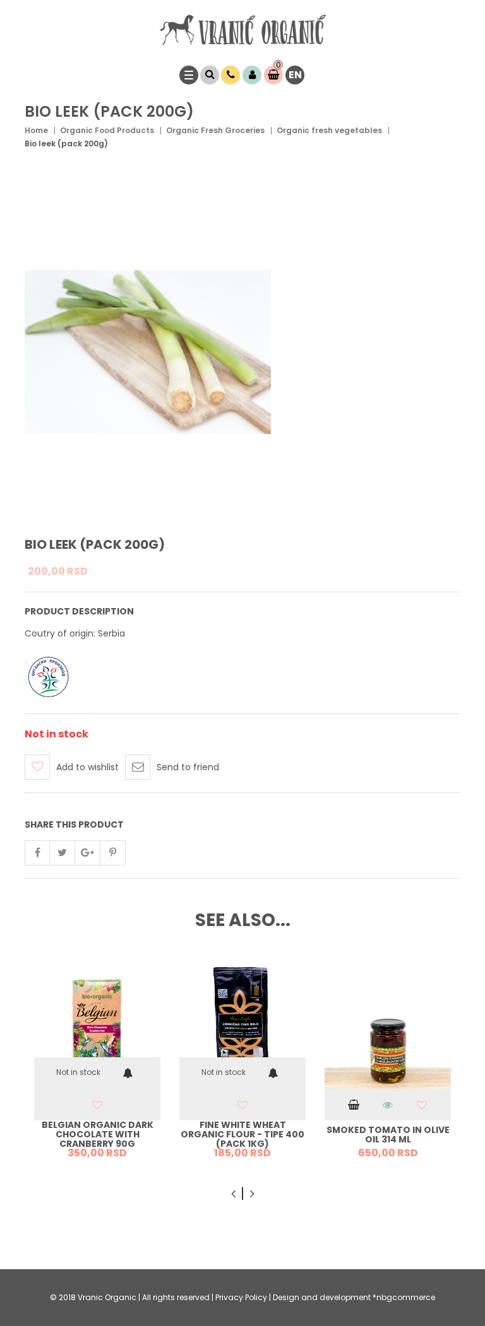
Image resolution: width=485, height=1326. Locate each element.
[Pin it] (113, 852)
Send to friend (188, 767)
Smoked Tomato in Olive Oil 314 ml (388, 1134)
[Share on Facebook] (37, 852)
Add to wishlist (87, 767)
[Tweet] (62, 852)
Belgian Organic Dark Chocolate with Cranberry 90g (97, 1134)
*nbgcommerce (404, 1297)
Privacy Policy (241, 1297)
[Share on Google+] (87, 852)
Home (36, 130)
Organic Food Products (107, 130)
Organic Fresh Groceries (215, 130)
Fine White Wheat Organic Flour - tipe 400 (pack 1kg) (242, 1134)
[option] (97, 1065)
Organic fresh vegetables (329, 130)
